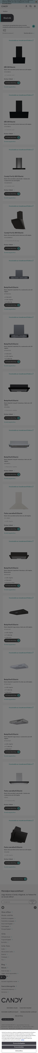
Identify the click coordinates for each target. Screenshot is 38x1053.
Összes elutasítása (19, 1047)
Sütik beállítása (19, 1050)
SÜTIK (22, 1040)
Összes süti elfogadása (19, 1043)
